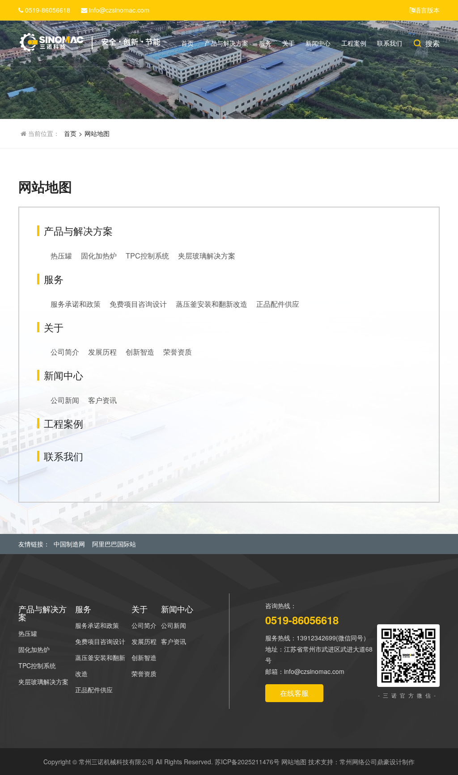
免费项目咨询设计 (138, 304)
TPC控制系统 (147, 255)
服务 (265, 42)
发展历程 (102, 352)
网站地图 (97, 133)
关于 (288, 42)
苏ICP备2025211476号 (247, 761)
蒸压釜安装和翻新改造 (211, 304)
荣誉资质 (177, 352)
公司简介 (65, 352)
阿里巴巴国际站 (114, 543)
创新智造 (140, 352)
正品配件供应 (277, 304)
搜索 (432, 43)
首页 (187, 42)
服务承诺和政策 (76, 304)
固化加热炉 (99, 255)
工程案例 (353, 42)
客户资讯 (102, 400)
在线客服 (294, 693)
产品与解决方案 (226, 42)
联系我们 (389, 42)
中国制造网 (69, 543)
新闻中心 (318, 42)
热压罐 (61, 255)
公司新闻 (65, 400)
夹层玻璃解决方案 (206, 255)
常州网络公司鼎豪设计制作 (377, 761)
